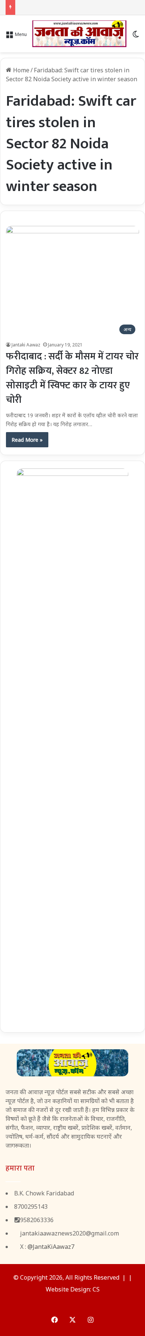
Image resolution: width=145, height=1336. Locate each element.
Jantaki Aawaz (26, 345)
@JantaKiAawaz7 (51, 1247)
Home (20, 70)
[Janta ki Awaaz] (79, 33)
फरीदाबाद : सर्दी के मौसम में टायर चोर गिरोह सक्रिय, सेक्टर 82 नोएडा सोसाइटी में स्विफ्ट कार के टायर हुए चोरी (72, 378)
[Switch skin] (135, 36)
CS (96, 1289)
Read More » (27, 439)
